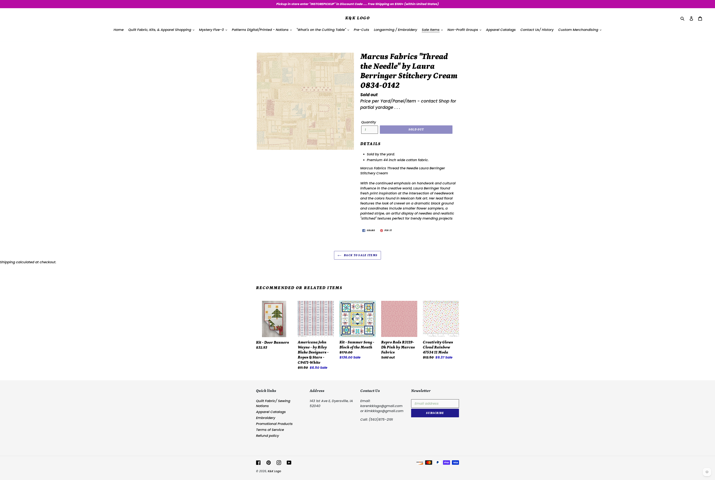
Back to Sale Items (360, 255)
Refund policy (267, 435)
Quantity (368, 122)
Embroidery (265, 417)
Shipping (7, 262)
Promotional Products (274, 423)
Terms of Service (270, 429)
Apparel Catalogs (271, 411)
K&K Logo (357, 17)
